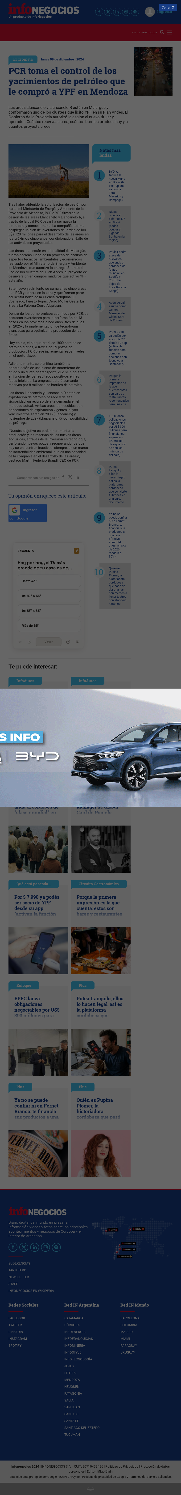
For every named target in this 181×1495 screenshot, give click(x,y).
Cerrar (166, 7)
